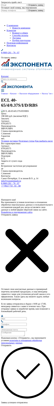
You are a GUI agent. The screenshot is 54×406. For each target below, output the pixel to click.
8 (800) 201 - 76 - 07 (10, 183)
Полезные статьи (27, 141)
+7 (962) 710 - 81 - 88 (11, 186)
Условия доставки (9, 141)
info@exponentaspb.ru (11, 181)
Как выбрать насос (44, 141)
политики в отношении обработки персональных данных (21, 341)
